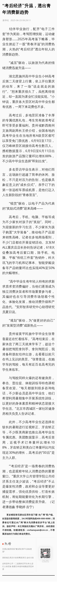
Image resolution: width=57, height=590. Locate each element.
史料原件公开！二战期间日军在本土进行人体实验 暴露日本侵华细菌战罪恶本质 (18, 566)
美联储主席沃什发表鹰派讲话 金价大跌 (18, 557)
